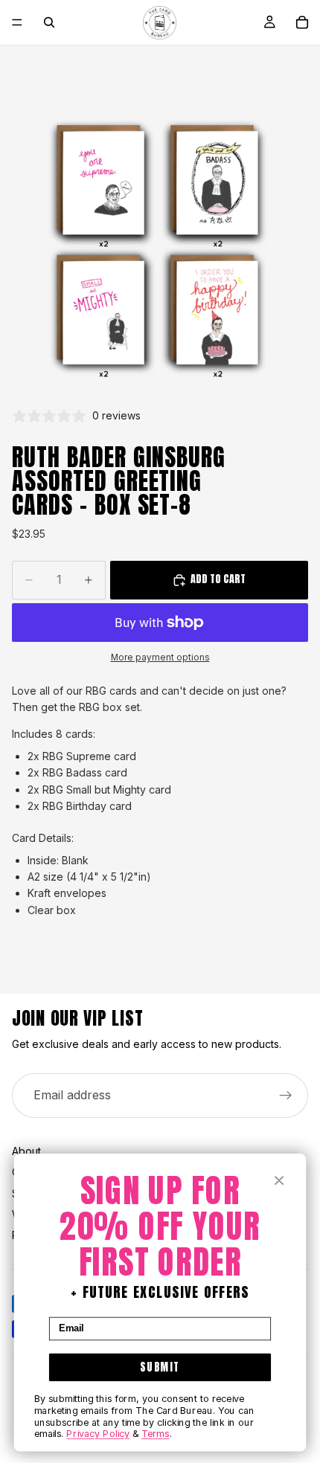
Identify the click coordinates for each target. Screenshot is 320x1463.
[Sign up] (285, 1095)
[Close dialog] (279, 1180)
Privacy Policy (97, 1434)
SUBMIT (160, 1366)
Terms (155, 1434)
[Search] (49, 22)
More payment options (160, 657)
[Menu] (17, 22)
